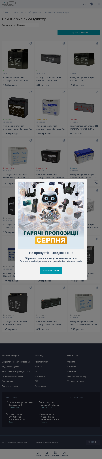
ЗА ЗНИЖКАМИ (51, 270)
